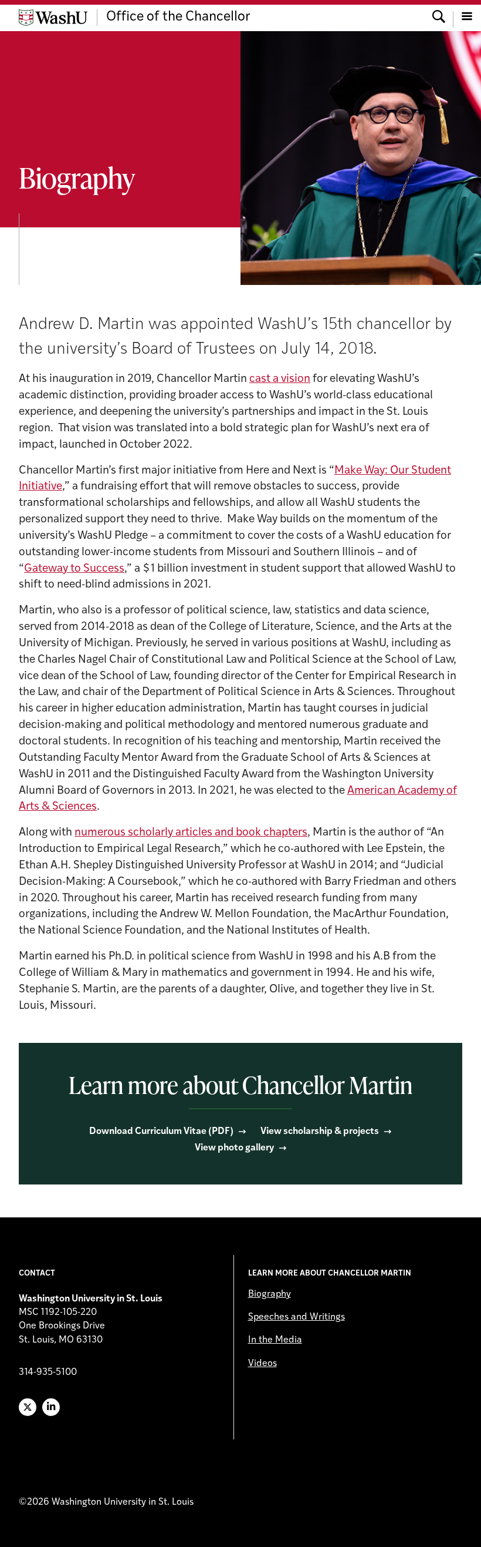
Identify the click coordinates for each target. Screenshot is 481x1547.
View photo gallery (234, 1148)
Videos (262, 1363)
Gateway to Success (74, 569)
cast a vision (279, 379)
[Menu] (467, 18)
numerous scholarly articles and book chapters (190, 832)
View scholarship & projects (319, 1131)
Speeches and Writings (296, 1317)
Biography (269, 1294)
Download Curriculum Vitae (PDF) (161, 1131)
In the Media (275, 1340)
